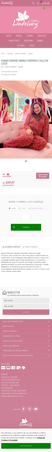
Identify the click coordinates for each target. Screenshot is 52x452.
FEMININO (10, 53)
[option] (26, 119)
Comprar (26, 227)
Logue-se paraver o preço (43, 176)
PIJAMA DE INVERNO (20, 53)
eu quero (26, 312)
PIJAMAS (30, 53)
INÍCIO (3, 53)
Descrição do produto (12, 247)
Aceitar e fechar (26, 446)
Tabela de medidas (31, 247)
